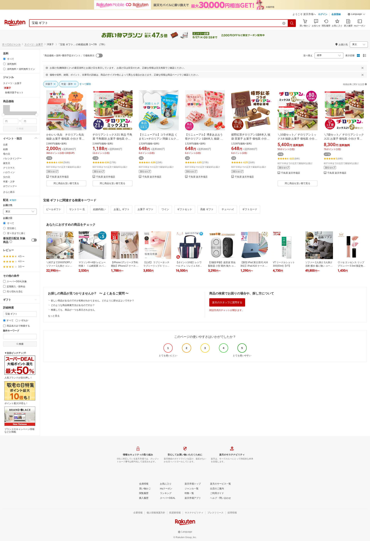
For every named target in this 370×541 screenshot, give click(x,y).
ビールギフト (53, 209)
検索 (21, 128)
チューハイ (228, 209)
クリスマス (9, 167)
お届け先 (7, 205)
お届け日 (7, 218)
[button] (356, 14)
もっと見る (54, 315)
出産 (5, 144)
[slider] (3, 114)
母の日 (6, 154)
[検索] (292, 23)
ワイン (165, 209)
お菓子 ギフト (145, 209)
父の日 (6, 177)
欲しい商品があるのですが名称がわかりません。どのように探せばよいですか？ (92, 300)
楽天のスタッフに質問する (227, 302)
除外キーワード (11, 330)
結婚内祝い (99, 209)
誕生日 (6, 163)
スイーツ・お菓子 (33, 44)
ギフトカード (249, 209)
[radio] (4, 59)
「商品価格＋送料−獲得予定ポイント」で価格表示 (68, 55)
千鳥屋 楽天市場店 (59, 177)
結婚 (5, 149)
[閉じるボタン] (362, 68)
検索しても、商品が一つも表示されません (73, 309)
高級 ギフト (207, 209)
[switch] (34, 240)
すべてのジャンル (11, 44)
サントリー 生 (77, 209)
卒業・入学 (9, 181)
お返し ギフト (122, 209)
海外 (14, 200)
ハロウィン (9, 172)
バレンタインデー (12, 158)
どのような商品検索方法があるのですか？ (73, 305)
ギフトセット (184, 209)
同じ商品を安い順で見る (66, 183)
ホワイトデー (10, 186)
